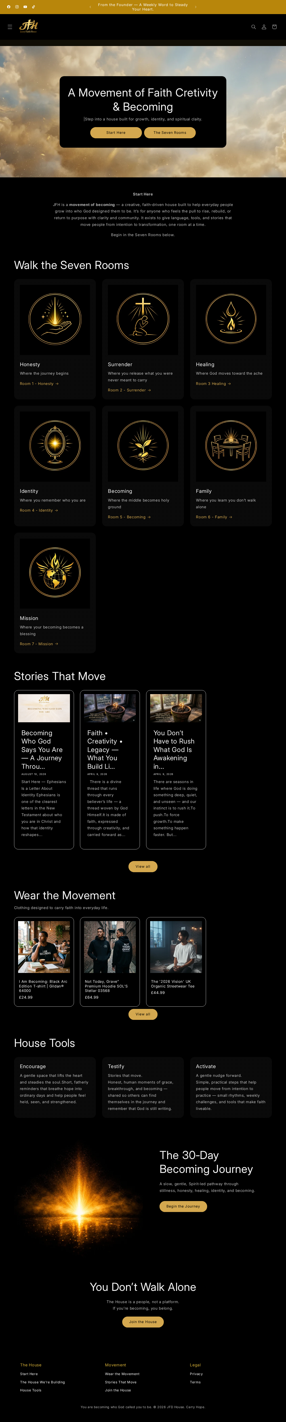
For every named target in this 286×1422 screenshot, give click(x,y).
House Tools (31, 1390)
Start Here (116, 132)
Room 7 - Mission (36, 643)
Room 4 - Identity (36, 510)
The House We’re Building (42, 1382)
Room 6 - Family (211, 517)
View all (143, 866)
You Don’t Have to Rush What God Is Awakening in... (174, 749)
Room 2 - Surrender (127, 390)
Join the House (143, 1322)
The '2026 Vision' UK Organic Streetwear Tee (173, 983)
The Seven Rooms (170, 132)
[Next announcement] (196, 6)
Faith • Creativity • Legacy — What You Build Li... (105, 749)
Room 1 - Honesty (37, 383)
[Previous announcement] (90, 6)
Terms (195, 1382)
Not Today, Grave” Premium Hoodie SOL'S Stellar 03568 (106, 986)
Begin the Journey (183, 1206)
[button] (10, 27)
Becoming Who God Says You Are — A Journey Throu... (42, 749)
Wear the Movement (122, 1374)
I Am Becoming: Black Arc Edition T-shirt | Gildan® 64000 (43, 986)
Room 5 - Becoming (127, 517)
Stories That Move (121, 1382)
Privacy (196, 1374)
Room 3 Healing (211, 383)
